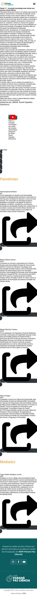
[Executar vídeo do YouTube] (12, 117)
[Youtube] (24, 561)
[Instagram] (13, 561)
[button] (34, 4)
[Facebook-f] (18, 561)
